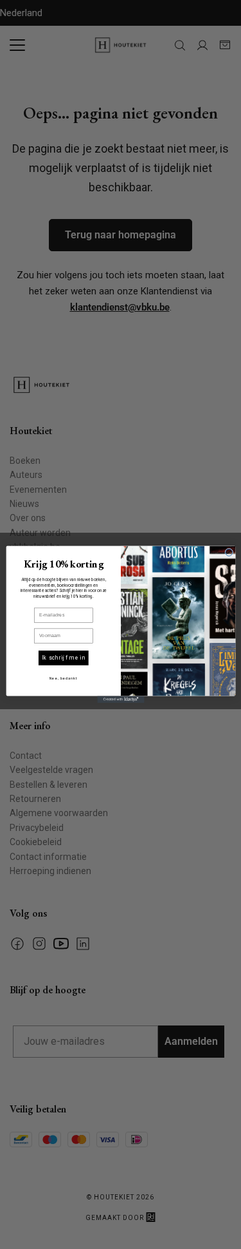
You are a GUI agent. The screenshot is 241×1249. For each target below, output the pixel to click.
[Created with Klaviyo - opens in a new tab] (120, 699)
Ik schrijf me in (63, 657)
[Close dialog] (228, 552)
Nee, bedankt (63, 678)
